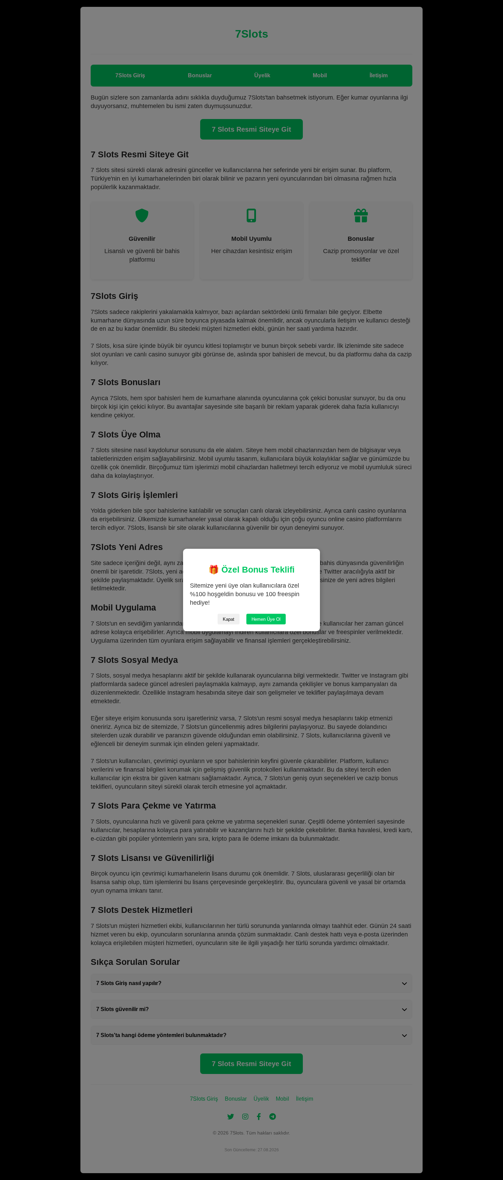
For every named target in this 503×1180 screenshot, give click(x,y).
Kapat (228, 618)
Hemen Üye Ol (266, 618)
